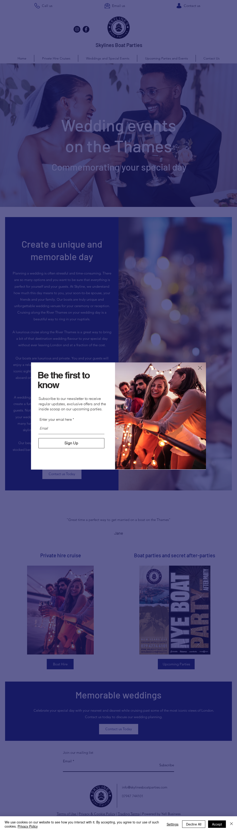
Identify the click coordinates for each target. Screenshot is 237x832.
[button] (200, 368)
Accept (217, 824)
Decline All (193, 824)
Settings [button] (172, 824)
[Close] (231, 824)
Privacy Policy (28, 826)
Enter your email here (56, 419)
